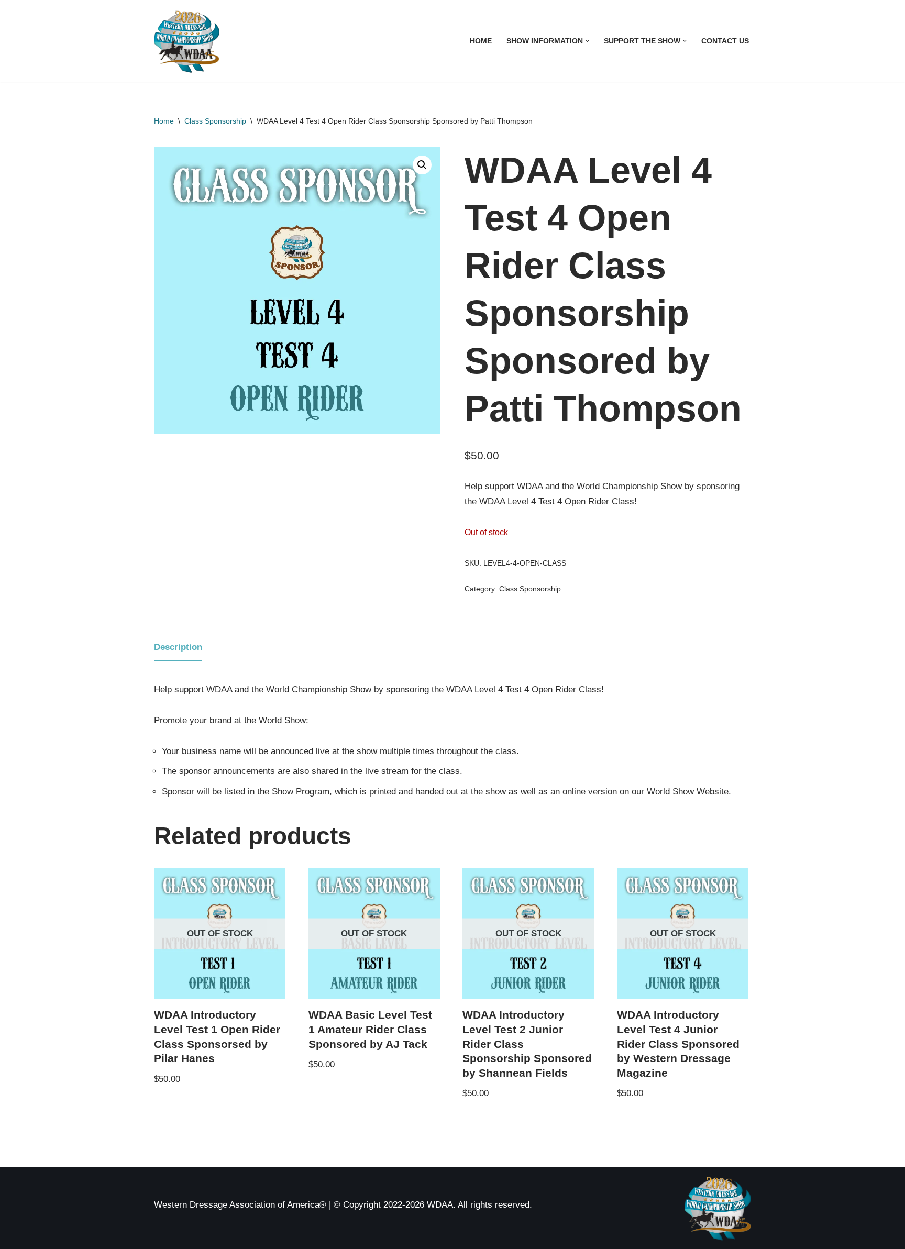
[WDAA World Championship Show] (186, 41)
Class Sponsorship (215, 121)
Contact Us (725, 41)
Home (481, 41)
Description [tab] (178, 647)
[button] (587, 41)
